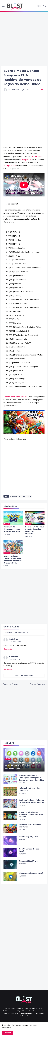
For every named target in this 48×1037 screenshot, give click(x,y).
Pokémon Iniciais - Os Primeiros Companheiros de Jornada (31, 814)
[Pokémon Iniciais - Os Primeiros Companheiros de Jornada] (10, 815)
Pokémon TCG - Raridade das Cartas (30, 826)
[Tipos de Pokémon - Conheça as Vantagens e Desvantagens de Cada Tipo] (10, 779)
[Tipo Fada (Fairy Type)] (10, 840)
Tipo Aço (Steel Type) (28, 861)
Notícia (13, 496)
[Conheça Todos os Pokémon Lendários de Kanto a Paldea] (10, 803)
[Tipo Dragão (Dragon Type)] (10, 876)
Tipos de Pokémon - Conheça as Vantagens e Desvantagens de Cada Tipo (31, 777)
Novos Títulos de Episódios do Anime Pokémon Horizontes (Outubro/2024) (12, 559)
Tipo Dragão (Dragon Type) (31, 873)
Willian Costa (25, 496)
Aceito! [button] (8, 1033)
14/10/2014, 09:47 (15, 642)
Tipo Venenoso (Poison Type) (29, 850)
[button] (3, 6)
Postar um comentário (24, 676)
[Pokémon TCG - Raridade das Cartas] (10, 828)
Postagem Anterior (10, 684)
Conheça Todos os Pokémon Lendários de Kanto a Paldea (31, 801)
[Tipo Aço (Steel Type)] (10, 864)
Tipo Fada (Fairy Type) (28, 837)
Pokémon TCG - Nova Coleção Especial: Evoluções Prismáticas (34, 530)
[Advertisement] (24, 39)
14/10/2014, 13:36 (14, 659)
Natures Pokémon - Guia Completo (29, 789)
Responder (7, 649)
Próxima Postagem (37, 684)
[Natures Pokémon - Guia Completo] (10, 791)
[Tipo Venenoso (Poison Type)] (10, 852)
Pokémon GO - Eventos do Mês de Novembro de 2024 (12, 529)
